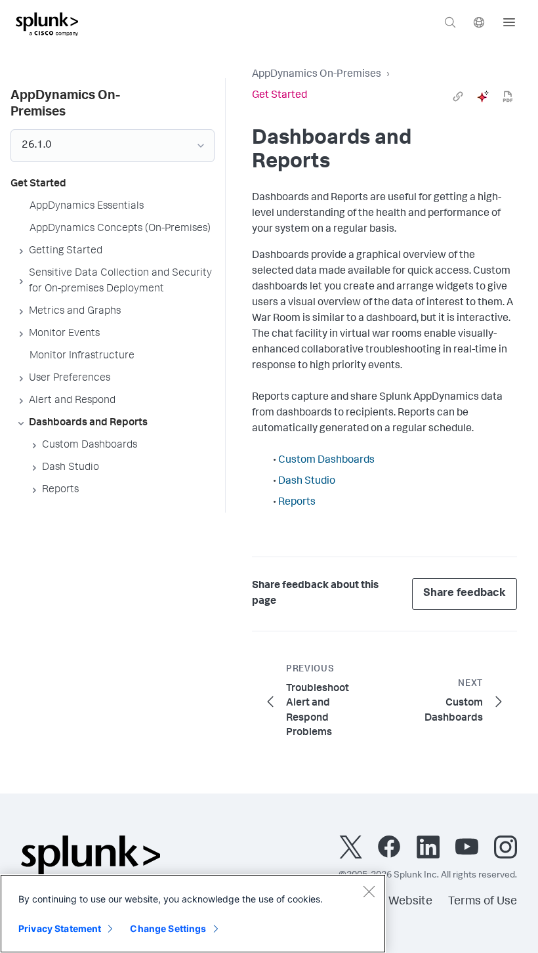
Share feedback (464, 593)
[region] (193, 913)
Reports (297, 503)
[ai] (483, 96)
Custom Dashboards (326, 460)
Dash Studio (306, 482)
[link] (458, 96)
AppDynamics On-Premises (316, 75)
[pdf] (508, 96)
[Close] (368, 891)
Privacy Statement (59, 928)
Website (410, 902)
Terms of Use (482, 902)
